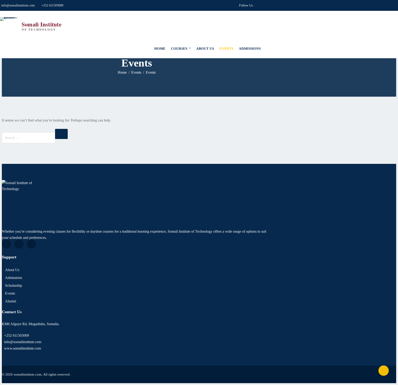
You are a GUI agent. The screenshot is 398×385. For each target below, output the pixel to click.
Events (226, 48)
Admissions (250, 48)
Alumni (10, 301)
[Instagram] (31, 244)
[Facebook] (6, 244)
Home (159, 48)
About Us (205, 48)
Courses (179, 48)
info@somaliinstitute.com (18, 5)
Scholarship (13, 285)
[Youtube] (18, 244)
